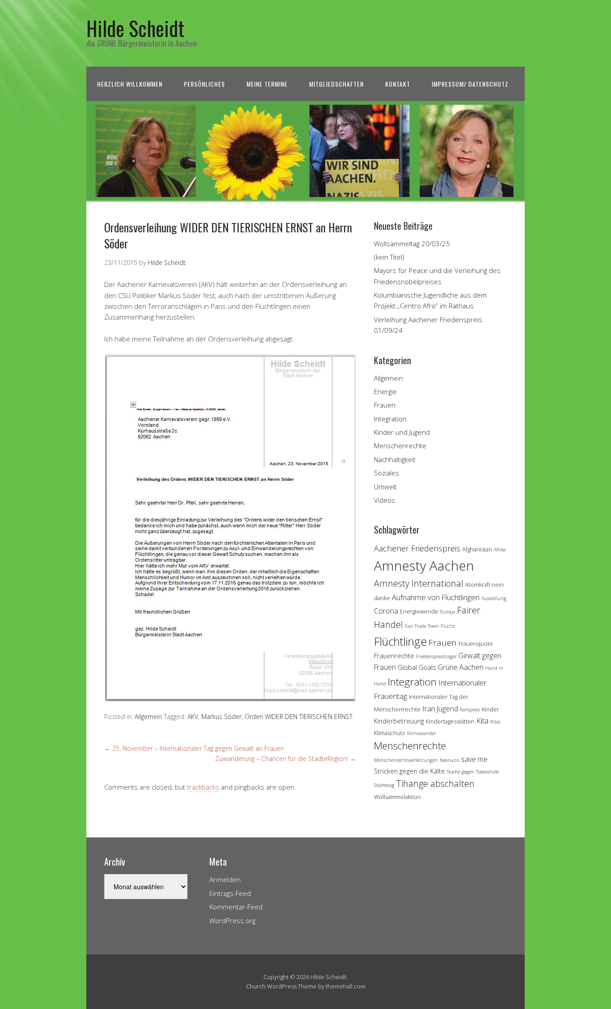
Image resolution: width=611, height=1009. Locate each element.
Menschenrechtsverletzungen (406, 760)
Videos (384, 500)
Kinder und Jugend (402, 432)
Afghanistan (477, 549)
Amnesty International (418, 583)
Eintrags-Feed (230, 893)
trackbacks (203, 786)
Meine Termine (267, 83)
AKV (192, 716)
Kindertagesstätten (450, 721)
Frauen (384, 404)
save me (474, 759)
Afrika (500, 550)
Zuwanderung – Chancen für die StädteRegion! (285, 758)
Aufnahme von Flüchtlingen (435, 597)
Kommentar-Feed (236, 906)
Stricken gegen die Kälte (409, 771)
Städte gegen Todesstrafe (473, 772)
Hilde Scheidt (135, 28)
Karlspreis (470, 709)
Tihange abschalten (435, 784)
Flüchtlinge (400, 641)
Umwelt (385, 486)
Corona (386, 611)
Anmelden (225, 879)
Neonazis (449, 760)
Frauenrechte (394, 656)
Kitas (495, 722)
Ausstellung (493, 598)
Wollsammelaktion (397, 797)
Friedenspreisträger (436, 656)
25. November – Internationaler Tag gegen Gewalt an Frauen (194, 748)
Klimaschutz (389, 733)
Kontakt (397, 83)
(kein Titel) (389, 256)
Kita (482, 720)
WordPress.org (232, 920)
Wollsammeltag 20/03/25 (412, 243)
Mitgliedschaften (336, 83)
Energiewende (419, 611)
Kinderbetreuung (399, 721)
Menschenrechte (400, 445)
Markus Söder (221, 716)
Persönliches (204, 83)
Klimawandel (421, 733)
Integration (390, 418)
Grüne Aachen (461, 667)
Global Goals (417, 667)
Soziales (386, 472)
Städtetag (384, 785)
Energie (385, 391)
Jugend (447, 709)
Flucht (448, 626)
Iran (428, 708)
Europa (447, 612)
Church (256, 986)
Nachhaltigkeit (395, 459)
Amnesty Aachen (424, 566)
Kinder (490, 709)
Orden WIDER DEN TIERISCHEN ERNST (298, 716)
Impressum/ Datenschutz (470, 83)
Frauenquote (475, 643)
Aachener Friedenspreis (417, 548)
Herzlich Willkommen (129, 83)
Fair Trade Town (422, 626)
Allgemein (148, 716)
